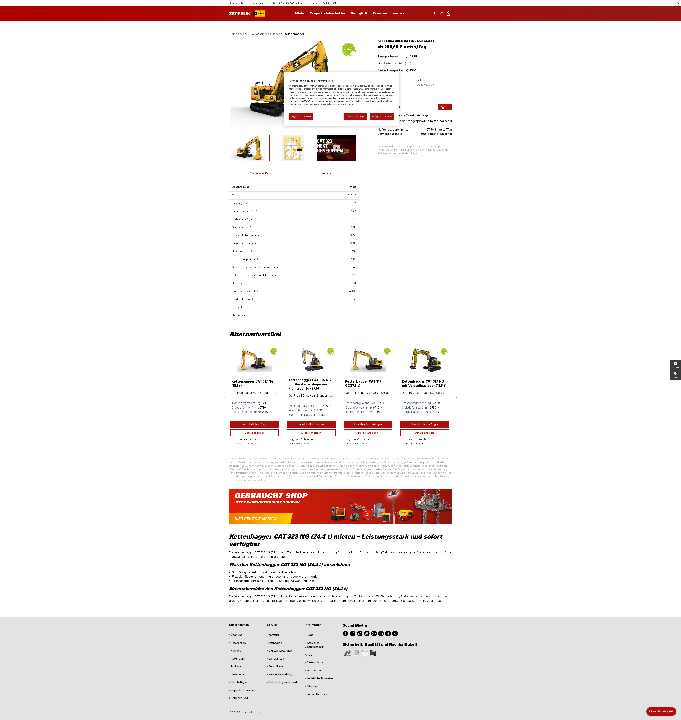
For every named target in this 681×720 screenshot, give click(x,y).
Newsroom (238, 658)
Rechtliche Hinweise (319, 678)
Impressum (313, 670)
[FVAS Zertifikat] (373, 653)
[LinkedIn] (381, 633)
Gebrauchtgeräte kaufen (284, 682)
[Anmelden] (448, 13)
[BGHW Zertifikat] (365, 653)
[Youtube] (367, 633)
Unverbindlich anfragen (254, 424)
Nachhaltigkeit (240, 682)
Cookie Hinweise (317, 694)
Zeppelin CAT (239, 698)
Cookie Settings (355, 116)
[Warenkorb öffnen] (441, 13)
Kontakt (273, 634)
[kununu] (395, 633)
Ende (419, 80)
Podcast (236, 666)
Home (233, 34)
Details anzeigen (254, 432)
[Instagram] (352, 633)
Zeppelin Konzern (242, 690)
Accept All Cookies (382, 116)
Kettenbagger (294, 34)
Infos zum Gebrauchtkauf (314, 645)
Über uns (236, 634)
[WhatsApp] (374, 633)
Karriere (398, 13)
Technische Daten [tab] (261, 173)
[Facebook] (345, 633)
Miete (244, 34)
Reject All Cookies (301, 116)
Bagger (277, 34)
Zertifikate (275, 666)
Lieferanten (276, 658)
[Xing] (388, 633)
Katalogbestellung (280, 674)
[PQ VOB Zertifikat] (357, 653)
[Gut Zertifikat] (347, 653)
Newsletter (238, 674)
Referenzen (238, 642)
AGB (309, 654)
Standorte (275, 642)
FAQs (309, 634)
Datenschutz (314, 662)
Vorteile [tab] (327, 173)
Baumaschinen (259, 34)
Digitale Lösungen (280, 650)
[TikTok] (359, 633)
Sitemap (312, 686)
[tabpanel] (254, 396)
